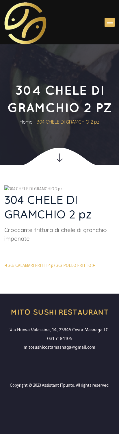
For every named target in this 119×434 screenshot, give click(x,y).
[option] (59, 216)
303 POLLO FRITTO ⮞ (75, 265)
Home (26, 122)
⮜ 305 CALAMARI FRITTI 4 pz (29, 265)
